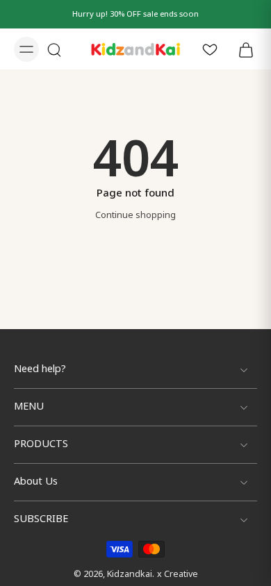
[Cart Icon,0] (242, 49)
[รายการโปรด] (210, 49)
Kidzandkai (129, 574)
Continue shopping (135, 215)
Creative (181, 574)
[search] (54, 49)
